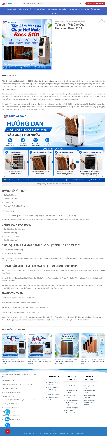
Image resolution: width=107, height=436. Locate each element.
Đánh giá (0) (11, 76)
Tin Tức (54, 13)
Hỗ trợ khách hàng (53, 387)
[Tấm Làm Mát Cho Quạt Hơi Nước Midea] (14, 345)
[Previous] (1, 351)
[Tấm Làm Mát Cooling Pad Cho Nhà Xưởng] (93, 345)
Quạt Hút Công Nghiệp (72, 400)
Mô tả (4, 76)
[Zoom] (4, 67)
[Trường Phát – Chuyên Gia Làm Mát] (10, 3)
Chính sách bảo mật (53, 395)
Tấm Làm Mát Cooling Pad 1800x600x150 (64, 362)
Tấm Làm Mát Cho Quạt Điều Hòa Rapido (39, 362)
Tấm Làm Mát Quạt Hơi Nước (75, 21)
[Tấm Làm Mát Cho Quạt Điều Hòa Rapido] (40, 345)
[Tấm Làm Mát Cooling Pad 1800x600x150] (67, 345)
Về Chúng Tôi (25, 9)
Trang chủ (10, 9)
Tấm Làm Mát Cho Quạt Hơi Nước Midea (13, 362)
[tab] (4, 76)
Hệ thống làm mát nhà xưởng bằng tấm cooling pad (89, 402)
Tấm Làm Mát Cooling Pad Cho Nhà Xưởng (93, 362)
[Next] (105, 351)
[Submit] (80, 4)
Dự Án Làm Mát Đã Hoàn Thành (85, 9)
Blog (53, 430)
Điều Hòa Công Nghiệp (72, 407)
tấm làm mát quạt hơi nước (51, 81)
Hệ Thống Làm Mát (57, 9)
